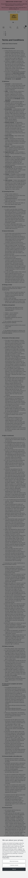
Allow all (14, 869)
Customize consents (14, 865)
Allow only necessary (14, 861)
